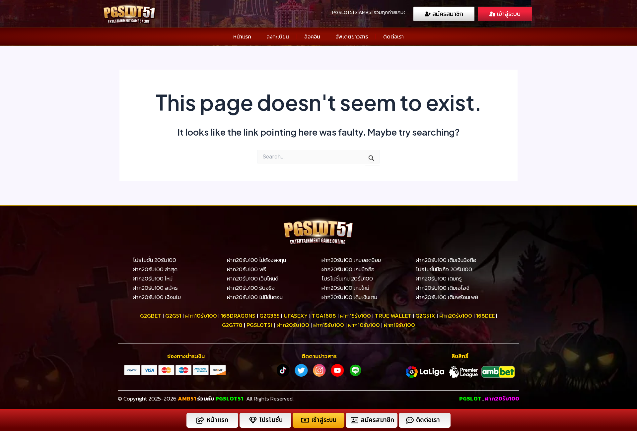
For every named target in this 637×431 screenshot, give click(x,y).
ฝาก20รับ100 (502, 398)
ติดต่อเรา (393, 36)
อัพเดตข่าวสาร (351, 36)
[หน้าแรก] (200, 420)
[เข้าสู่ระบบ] (305, 420)
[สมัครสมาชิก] (354, 420)
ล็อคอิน (312, 36)
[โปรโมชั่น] (253, 420)
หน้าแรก (242, 36)
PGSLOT (470, 398)
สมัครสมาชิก (377, 420)
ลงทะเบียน (277, 36)
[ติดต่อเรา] (410, 420)
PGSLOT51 (229, 398)
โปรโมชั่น (271, 420)
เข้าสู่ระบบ (323, 420)
